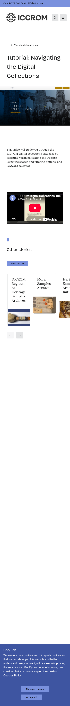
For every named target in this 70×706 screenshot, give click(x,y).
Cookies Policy (12, 675)
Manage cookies (35, 689)
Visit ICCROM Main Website (20, 3)
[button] (10, 335)
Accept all (31, 697)
